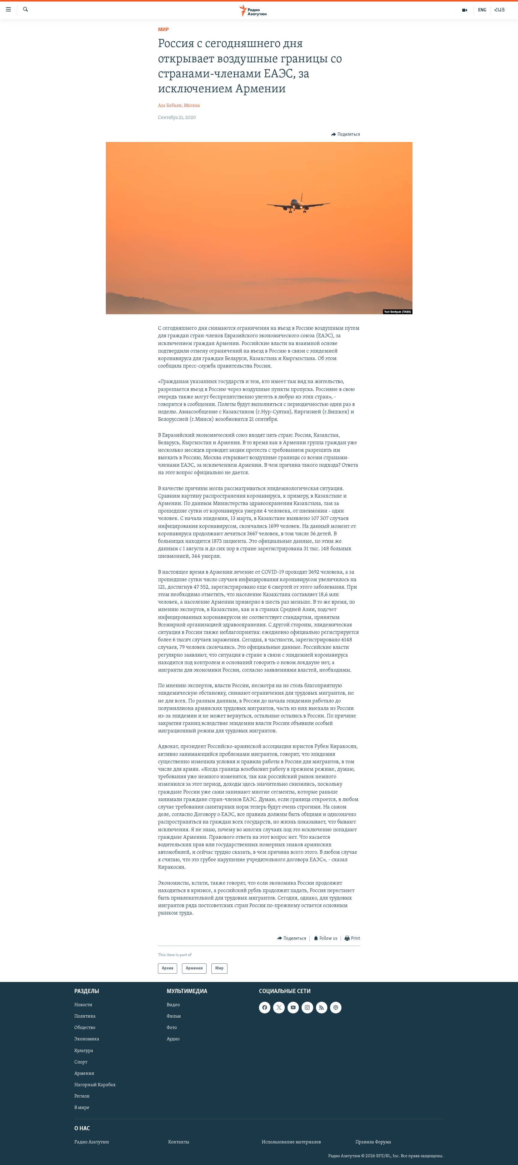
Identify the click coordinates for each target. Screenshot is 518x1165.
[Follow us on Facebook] (264, 1007)
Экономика (86, 1039)
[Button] (345, 134)
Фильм (174, 1016)
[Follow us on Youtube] (293, 1007)
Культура (83, 1050)
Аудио (173, 1039)
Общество (84, 1028)
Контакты (178, 1142)
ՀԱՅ (499, 10)
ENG (482, 10)
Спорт (80, 1062)
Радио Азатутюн (91, 1142)
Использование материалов (291, 1142)
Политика (85, 1016)
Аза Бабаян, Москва (179, 105)
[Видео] (465, 10)
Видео (173, 1005)
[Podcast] (335, 1007)
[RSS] (321, 1007)
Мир (163, 30)
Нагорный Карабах (94, 1085)
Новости (83, 1005)
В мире (81, 1107)
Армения (84, 1073)
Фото (172, 1028)
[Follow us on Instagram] (307, 1007)
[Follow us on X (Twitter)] (278, 1007)
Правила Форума (373, 1142)
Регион (82, 1096)
